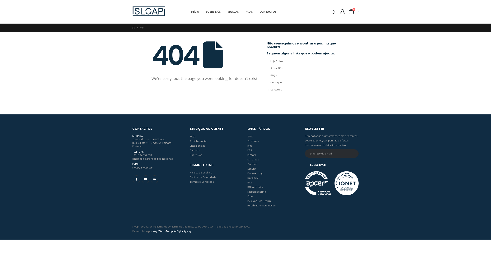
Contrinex (253, 141)
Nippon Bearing (256, 191)
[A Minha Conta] (342, 11)
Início (195, 11)
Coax (250, 196)
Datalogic (252, 178)
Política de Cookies (201, 172)
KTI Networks (255, 187)
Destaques (276, 82)
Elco (249, 182)
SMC (250, 136)
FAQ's (273, 75)
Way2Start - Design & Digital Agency (172, 231)
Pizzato (251, 155)
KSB (249, 150)
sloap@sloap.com (142, 167)
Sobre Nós (213, 11)
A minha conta (198, 141)
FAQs (193, 136)
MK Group (253, 159)
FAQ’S (249, 11)
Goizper (252, 164)
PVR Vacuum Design (259, 201)
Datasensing (254, 173)
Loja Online (276, 61)
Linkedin (154, 179)
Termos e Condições (202, 181)
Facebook (136, 179)
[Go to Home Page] (133, 27)
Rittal (250, 145)
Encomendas (197, 145)
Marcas (233, 11)
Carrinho (195, 150)
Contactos (268, 11)
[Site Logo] (148, 11)
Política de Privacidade (203, 177)
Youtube (145, 179)
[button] (334, 12)
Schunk (251, 168)
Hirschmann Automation (261, 205)
